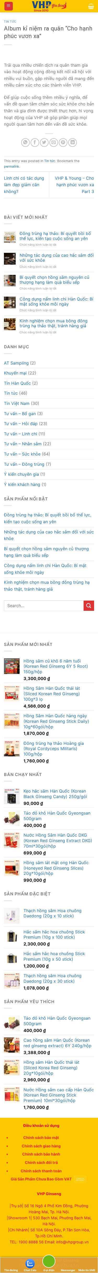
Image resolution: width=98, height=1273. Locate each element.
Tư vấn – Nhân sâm (23, 443)
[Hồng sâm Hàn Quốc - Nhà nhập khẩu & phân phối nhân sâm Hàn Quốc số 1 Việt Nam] (49, 6)
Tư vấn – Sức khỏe (22, 454)
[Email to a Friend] (53, 142)
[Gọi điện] (48, 1262)
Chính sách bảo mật (41, 1137)
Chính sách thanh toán (41, 1171)
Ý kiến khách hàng (22, 484)
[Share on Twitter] (44, 142)
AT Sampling (16, 363)
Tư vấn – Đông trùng (24, 464)
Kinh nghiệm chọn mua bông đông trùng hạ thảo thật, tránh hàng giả (54, 323)
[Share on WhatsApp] (25, 142)
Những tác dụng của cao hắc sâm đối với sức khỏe (57, 258)
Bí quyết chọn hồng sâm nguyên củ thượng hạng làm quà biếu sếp (54, 280)
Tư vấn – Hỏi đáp (21, 423)
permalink (11, 166)
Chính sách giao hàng (41, 1146)
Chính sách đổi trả (41, 1162)
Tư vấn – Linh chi (20, 433)
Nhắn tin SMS (86, 1270)
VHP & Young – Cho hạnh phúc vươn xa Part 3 (74, 184)
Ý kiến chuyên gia (21, 474)
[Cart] (91, 6)
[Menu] (8, 6)
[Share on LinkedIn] (72, 142)
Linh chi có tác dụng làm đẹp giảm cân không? (24, 184)
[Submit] (89, 606)
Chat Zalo (30, 1270)
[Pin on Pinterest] (63, 142)
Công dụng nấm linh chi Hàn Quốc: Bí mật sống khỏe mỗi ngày (56, 302)
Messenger (68, 1270)
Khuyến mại (15, 373)
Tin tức (10, 21)
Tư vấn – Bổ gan (20, 413)
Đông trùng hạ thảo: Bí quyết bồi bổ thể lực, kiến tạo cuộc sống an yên (55, 236)
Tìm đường (11, 1270)
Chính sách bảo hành (41, 1154)
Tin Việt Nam (17, 403)
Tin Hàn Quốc (17, 383)
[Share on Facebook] (35, 142)
